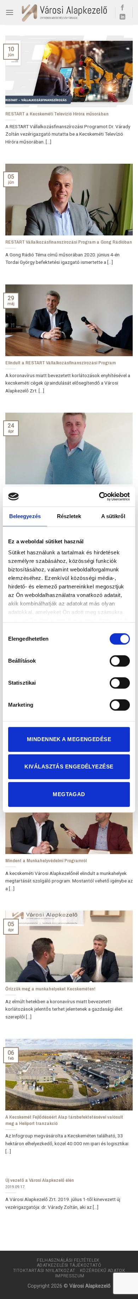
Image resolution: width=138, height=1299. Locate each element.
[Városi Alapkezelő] (64, 12)
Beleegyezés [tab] (25, 516)
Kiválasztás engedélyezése (68, 766)
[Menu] (9, 12)
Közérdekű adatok (102, 1270)
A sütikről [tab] (113, 516)
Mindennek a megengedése (69, 739)
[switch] (120, 661)
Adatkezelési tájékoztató (69, 1265)
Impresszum (70, 1275)
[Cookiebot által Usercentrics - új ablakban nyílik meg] (99, 496)
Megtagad (69, 794)
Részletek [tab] (69, 516)
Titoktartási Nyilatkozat (44, 1270)
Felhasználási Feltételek (68, 1260)
